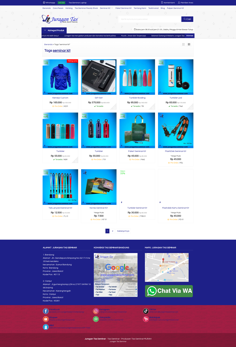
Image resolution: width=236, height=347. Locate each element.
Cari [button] (188, 19)
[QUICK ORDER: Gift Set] (83, 92)
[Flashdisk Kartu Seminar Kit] (176, 187)
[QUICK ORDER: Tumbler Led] (160, 92)
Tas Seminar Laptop (77, 1)
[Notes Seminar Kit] (99, 187)
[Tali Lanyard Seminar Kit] (60, 187)
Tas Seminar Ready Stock (86, 8)
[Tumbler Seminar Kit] (137, 187)
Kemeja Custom (60, 98)
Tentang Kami (140, 8)
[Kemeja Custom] (60, 77)
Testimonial (153, 8)
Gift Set (99, 98)
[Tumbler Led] (176, 77)
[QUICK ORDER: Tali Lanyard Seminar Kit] (44, 202)
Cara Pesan (58, 8)
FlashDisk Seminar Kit (175, 151)
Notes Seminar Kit (99, 208)
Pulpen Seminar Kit (175, 8)
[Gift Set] (99, 77)
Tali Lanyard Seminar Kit (60, 208)
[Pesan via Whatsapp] (114, 107)
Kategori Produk (56, 30)
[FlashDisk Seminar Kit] (176, 130)
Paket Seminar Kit (124, 8)
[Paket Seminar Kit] (137, 130)
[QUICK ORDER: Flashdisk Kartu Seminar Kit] (160, 202)
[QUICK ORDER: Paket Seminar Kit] (121, 145)
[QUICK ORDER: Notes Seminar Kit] (83, 202)
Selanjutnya (123, 231)
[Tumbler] (60, 130)
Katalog (69, 8)
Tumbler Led (175, 98)
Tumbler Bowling (137, 98)
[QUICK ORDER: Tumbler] (44, 145)
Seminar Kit (105, 8)
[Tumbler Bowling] (137, 77)
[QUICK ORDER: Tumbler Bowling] (121, 92)
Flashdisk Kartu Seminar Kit (175, 208)
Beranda (47, 8)
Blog (163, 8)
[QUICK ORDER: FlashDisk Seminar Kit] (160, 145)
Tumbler (60, 151)
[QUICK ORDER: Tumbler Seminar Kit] (121, 202)
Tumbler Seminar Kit (137, 208)
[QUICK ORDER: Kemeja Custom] (44, 92)
